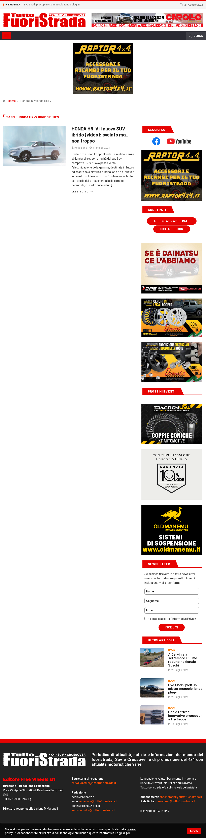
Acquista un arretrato (172, 221)
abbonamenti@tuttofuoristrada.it (181, 797)
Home (12, 100)
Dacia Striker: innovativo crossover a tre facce (185, 715)
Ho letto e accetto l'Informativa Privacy (172, 618)
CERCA (198, 35)
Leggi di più (122, 833)
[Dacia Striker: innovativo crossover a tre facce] (152, 714)
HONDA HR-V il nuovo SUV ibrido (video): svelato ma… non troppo (101, 135)
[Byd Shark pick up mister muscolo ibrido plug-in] (152, 687)
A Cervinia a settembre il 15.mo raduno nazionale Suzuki (182, 659)
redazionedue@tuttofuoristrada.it (93, 810)
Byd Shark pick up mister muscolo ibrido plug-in (52, 4)
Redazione (80, 147)
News (171, 650)
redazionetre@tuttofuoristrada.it (94, 783)
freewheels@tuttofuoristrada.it (175, 801)
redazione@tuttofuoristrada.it (98, 801)
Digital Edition (171, 229)
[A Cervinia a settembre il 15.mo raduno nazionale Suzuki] (152, 657)
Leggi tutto (80, 191)
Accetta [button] (194, 831)
